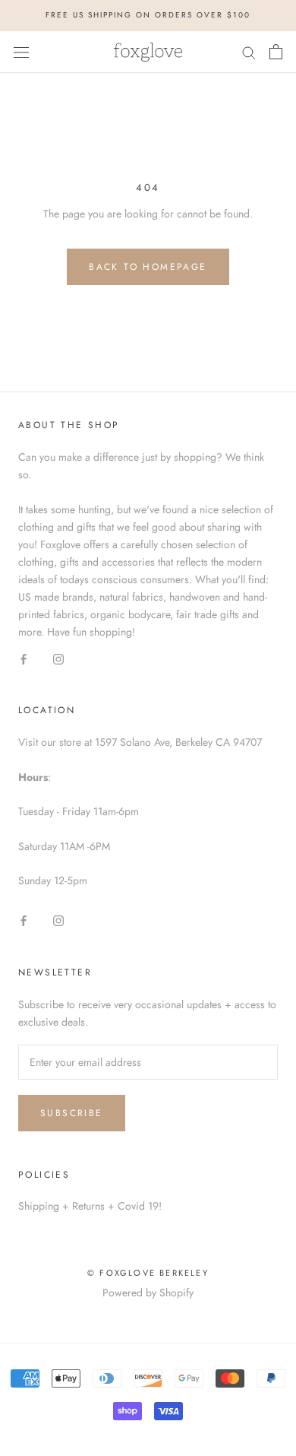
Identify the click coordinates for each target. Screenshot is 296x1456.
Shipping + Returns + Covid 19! (90, 1205)
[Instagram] (58, 658)
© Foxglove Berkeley (148, 1273)
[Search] (249, 51)
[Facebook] (23, 658)
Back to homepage (147, 267)
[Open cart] (275, 51)
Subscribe (71, 1113)
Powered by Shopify (148, 1292)
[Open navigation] (21, 52)
